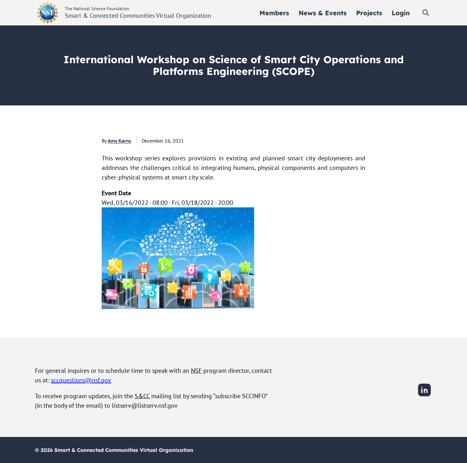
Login (401, 13)
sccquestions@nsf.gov (81, 380)
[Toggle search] (425, 12)
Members (274, 13)
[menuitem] (274, 13)
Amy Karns (119, 141)
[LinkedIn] (424, 395)
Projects (369, 13)
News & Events (323, 13)
